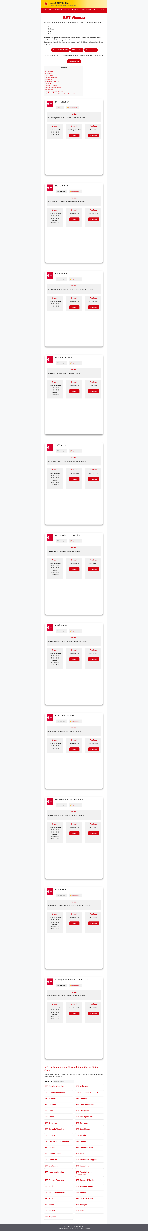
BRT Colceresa (82, 1123)
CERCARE (48, 1081)
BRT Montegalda (51, 1166)
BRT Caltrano (50, 1104)
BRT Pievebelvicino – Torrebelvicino (84, 1173)
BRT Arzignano (82, 1086)
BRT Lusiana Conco (53, 1154)
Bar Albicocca (49, 89)
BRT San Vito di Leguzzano (56, 1192)
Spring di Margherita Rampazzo (54, 92)
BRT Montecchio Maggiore (86, 1160)
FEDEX (70, 9)
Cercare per (74, 61)
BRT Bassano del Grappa (55, 1092)
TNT (65, 9)
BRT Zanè (80, 1211)
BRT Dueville (81, 1135)
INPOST (76, 9)
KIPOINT (60, 9)
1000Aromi (48, 79)
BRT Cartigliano (82, 1111)
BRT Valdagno (81, 1205)
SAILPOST (96, 9)
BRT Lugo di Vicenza (84, 1147)
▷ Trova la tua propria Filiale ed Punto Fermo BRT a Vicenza (63, 94)
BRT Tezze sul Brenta (84, 1198)
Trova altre (60, 50)
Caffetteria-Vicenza (51, 85)
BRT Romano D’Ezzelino (85, 1180)
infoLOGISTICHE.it (59, 3)
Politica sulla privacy (63, 1228)
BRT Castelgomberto (84, 1117)
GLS (54, 9)
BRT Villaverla (50, 1211)
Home (70, 12)
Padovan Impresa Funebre (53, 87)
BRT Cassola (50, 1117)
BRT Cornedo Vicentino (54, 1129)
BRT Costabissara (83, 1129)
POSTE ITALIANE (86, 9)
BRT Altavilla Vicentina (54, 1086)
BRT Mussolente (82, 1166)
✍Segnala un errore (72, 107)
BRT (46, 9)
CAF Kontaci (49, 75)
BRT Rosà (49, 1186)
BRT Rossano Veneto (84, 1186)
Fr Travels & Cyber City (52, 81)
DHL (50, 9)
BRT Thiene (49, 1205)
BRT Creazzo (50, 1135)
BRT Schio (49, 1198)
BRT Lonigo (49, 1147)
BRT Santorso (81, 1192)
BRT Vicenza (49, 71)
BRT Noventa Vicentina (54, 1172)
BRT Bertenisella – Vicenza (87, 1092)
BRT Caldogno (81, 1098)
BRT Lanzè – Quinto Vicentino (57, 1141)
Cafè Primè (48, 83)
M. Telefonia (48, 73)
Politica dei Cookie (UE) (77, 1228)
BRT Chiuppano (51, 1123)
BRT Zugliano (50, 1217)
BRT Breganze (50, 1098)
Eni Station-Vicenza (51, 77)
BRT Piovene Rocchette (54, 1180)
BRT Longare (81, 1141)
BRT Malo (80, 1154)
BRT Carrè (49, 1111)
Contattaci (76, 12)
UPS (102, 9)
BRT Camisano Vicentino (86, 1104)
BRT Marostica (51, 1160)
